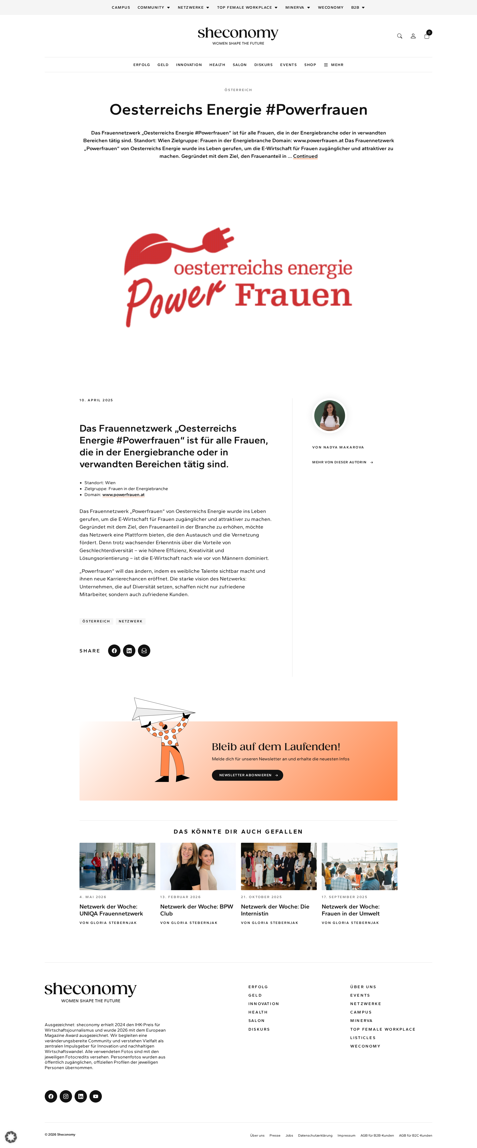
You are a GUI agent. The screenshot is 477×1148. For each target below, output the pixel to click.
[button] (11, 1137)
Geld (163, 65)
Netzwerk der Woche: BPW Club (196, 910)
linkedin (129, 650)
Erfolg (141, 65)
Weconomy (331, 7)
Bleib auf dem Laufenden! (276, 747)
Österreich (96, 621)
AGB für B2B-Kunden (377, 1135)
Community (151, 7)
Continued (305, 156)
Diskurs (263, 65)
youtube (95, 1096)
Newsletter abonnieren (245, 775)
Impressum (347, 1135)
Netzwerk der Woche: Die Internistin (275, 910)
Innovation (189, 65)
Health (217, 65)
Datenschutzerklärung (315, 1135)
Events (288, 65)
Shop (310, 65)
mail (144, 650)
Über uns (363, 986)
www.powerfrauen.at (123, 494)
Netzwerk (131, 621)
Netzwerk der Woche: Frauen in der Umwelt (351, 910)
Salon (240, 65)
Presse (275, 1135)
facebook (114, 650)
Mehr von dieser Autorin (339, 462)
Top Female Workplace (244, 7)
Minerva (295, 7)
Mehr (337, 65)
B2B (355, 7)
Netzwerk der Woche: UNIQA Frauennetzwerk (111, 910)
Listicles (363, 1037)
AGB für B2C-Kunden (415, 1135)
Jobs (289, 1135)
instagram (66, 1096)
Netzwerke (191, 7)
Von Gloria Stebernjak (108, 923)
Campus (121, 7)
